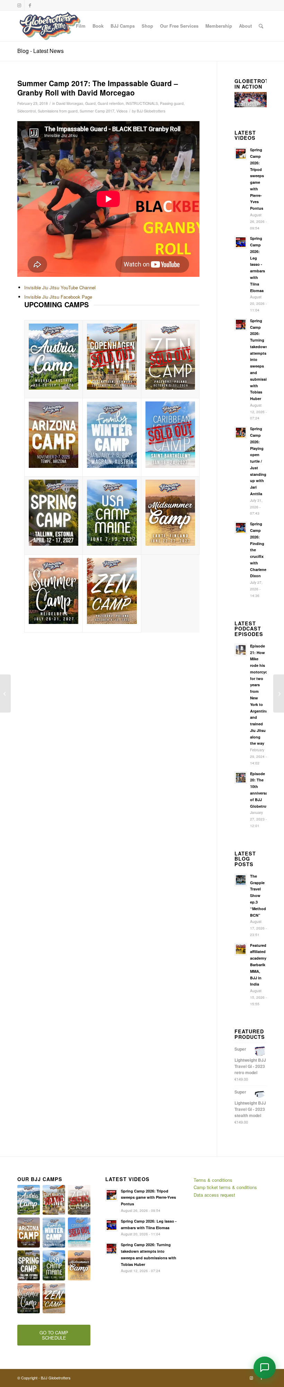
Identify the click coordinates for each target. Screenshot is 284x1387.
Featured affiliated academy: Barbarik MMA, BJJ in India (259, 965)
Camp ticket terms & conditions (225, 1187)
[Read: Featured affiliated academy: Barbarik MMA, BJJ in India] (240, 949)
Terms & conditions (213, 1180)
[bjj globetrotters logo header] (50, 26)
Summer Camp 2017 (97, 111)
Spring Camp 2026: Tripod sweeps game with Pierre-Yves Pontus (148, 1197)
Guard (90, 103)
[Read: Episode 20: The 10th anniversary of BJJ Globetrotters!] (240, 777)
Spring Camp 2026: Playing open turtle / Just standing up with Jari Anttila (258, 461)
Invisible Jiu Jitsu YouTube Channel (60, 287)
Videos (121, 111)
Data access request (214, 1194)
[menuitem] (63, 26)
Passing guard (172, 103)
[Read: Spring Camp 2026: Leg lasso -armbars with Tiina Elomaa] (240, 242)
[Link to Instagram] (19, 5)
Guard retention (111, 103)
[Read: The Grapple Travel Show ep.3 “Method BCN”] (240, 880)
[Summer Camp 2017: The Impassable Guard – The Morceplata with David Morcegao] (5, 693)
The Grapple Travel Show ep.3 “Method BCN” (258, 895)
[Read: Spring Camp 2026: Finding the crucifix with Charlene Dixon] (240, 528)
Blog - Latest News (40, 51)
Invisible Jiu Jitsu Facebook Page (58, 296)
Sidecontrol (26, 111)
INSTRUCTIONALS (142, 103)
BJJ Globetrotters (151, 111)
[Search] (261, 26)
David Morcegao (69, 103)
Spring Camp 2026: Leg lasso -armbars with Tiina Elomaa (257, 264)
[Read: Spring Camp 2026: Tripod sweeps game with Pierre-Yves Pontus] (240, 153)
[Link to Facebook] (30, 5)
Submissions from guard (58, 111)
